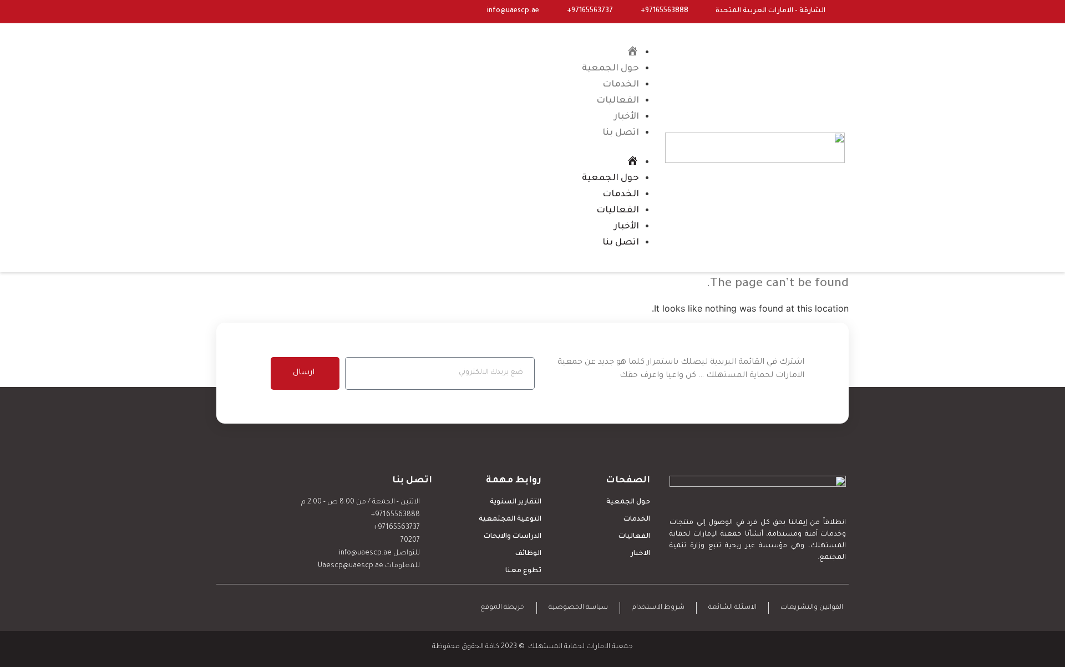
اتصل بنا (620, 133)
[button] (478, 147)
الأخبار (626, 117)
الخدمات (620, 85)
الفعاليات (617, 101)
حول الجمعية (610, 69)
